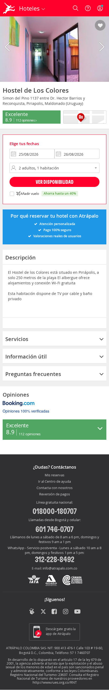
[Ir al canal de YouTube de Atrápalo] (77, 612)
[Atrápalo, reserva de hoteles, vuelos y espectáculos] (9, 8)
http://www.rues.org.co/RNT (55, 682)
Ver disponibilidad (55, 181)
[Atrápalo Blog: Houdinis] (32, 611)
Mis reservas (54, 475)
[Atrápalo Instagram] (66, 612)
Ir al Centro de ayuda (54, 482)
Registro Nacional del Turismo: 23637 (38, 674)
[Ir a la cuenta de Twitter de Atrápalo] (43, 612)
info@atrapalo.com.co (60, 568)
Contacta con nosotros (54, 488)
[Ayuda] (88, 8)
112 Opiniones (25, 120)
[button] (100, 26)
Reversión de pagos (54, 494)
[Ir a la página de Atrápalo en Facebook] (55, 612)
